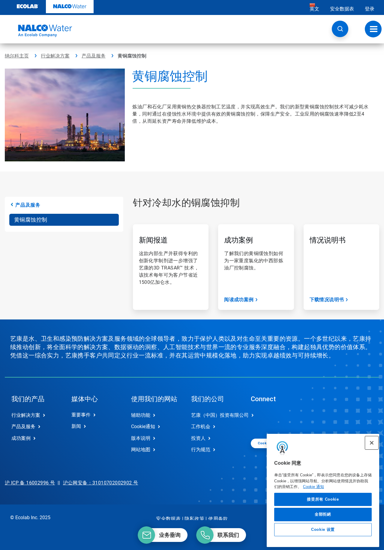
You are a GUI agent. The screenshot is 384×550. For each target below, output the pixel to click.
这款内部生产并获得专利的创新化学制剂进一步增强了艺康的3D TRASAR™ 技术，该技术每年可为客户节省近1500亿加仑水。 (169, 268)
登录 (369, 8)
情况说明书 (328, 240)
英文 (314, 8)
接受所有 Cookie (323, 499)
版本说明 (140, 438)
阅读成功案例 (239, 299)
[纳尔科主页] (38, 31)
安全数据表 (342, 8)
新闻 (76, 426)
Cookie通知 (143, 426)
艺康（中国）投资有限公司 (214, 415)
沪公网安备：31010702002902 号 (100, 483)
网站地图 (140, 449)
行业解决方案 (55, 56)
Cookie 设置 (323, 529)
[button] (340, 29)
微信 (260, 420)
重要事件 (81, 415)
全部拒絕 (323, 514)
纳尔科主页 (17, 56)
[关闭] (371, 442)
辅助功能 (140, 415)
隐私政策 (194, 519)
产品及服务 (94, 56)
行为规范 (200, 449)
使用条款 (218, 519)
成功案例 (238, 240)
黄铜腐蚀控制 (30, 219)
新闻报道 (153, 240)
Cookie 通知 (313, 486)
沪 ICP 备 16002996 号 (30, 483)
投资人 (198, 438)
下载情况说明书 (327, 299)
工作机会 (200, 426)
